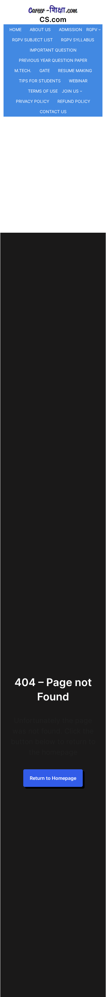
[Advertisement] (53, 172)
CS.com (53, 19)
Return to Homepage (53, 778)
